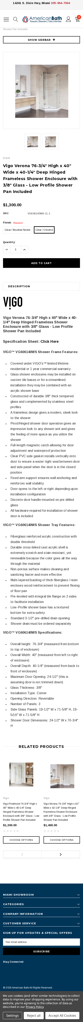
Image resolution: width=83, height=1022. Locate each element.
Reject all (33, 1015)
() (79, 17)
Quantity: (9, 242)
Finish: (13, 222)
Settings (12, 1015)
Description (19, 286)
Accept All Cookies (62, 1015)
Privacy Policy (34, 1007)
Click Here (49, 342)
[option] (41, 90)
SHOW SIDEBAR (39, 39)
